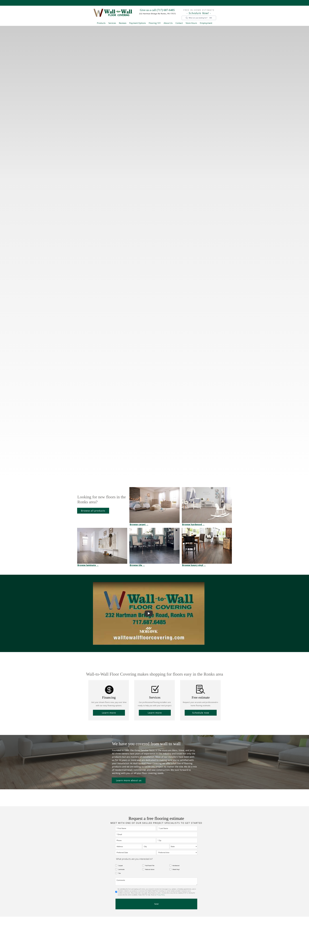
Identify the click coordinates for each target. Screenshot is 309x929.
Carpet (120, 862)
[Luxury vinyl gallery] (207, 545)
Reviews (125, 23)
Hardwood (175, 862)
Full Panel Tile (149, 862)
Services (114, 23)
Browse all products (93, 510)
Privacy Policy (161, 891)
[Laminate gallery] (102, 545)
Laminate (120, 866)
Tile (119, 870)
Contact (178, 23)
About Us (168, 23)
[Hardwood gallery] (207, 505)
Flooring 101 (155, 23)
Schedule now (200, 712)
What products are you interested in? (132, 855)
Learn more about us (128, 777)
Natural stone (149, 866)
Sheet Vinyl (175, 866)
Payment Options (139, 23)
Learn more (109, 712)
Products (103, 23)
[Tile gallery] (154, 545)
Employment (204, 23)
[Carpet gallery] (154, 505)
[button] (103, 23)
